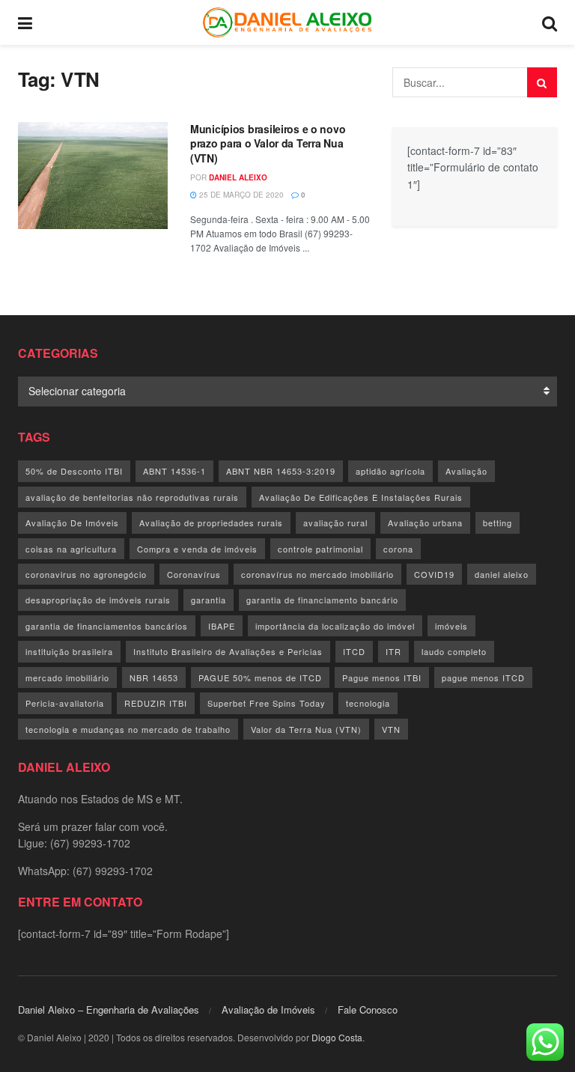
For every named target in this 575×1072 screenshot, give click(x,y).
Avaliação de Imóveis (268, 1009)
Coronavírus (194, 574)
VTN (391, 729)
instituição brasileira (69, 651)
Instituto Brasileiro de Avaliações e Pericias (228, 651)
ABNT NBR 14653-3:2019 (280, 471)
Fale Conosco (368, 1009)
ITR (393, 651)
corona (398, 549)
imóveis (451, 626)
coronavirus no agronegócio (86, 574)
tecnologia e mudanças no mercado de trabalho (128, 729)
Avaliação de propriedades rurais (211, 523)
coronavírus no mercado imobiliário (317, 574)
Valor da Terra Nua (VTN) (306, 729)
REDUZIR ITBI (155, 703)
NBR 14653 (154, 677)
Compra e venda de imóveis (197, 549)
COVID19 (434, 574)
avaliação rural (335, 523)
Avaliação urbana (425, 523)
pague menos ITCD (483, 677)
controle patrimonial (320, 549)
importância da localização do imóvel (335, 626)
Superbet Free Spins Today (266, 703)
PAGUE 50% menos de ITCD (260, 677)
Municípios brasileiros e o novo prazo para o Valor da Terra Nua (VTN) (267, 143)
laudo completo (454, 651)
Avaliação (466, 471)
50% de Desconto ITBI (74, 471)
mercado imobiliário (67, 677)
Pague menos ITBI (382, 677)
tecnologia (368, 703)
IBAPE (221, 626)
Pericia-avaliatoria (64, 703)
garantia (208, 600)
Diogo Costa (336, 1037)
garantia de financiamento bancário (322, 600)
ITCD (354, 651)
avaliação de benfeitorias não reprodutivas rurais (132, 497)
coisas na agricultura (71, 549)
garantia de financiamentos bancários (106, 626)
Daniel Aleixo (238, 177)
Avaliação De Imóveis (72, 523)
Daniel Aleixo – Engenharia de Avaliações (108, 1009)
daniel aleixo (502, 574)
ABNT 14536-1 (174, 471)
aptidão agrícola (390, 471)
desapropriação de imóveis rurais (98, 600)
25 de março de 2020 (240, 194)
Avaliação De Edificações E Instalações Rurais (361, 497)
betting (497, 523)
